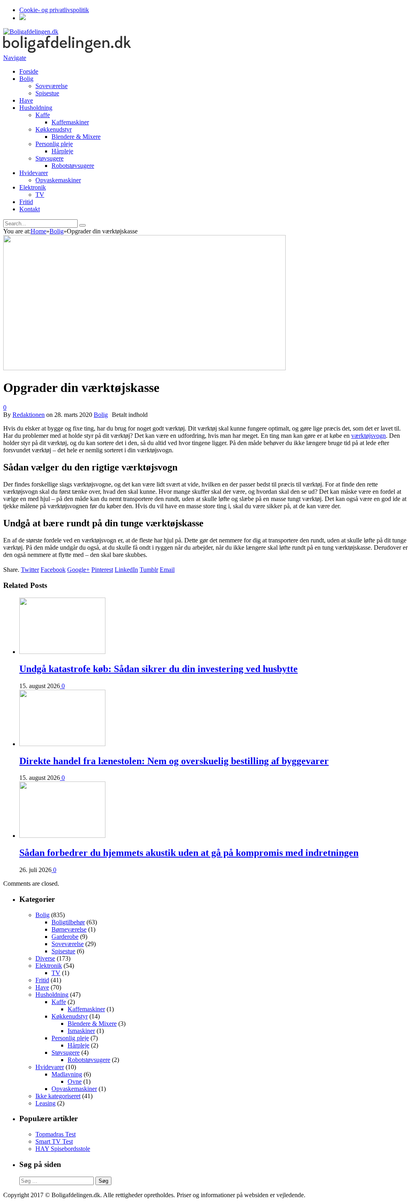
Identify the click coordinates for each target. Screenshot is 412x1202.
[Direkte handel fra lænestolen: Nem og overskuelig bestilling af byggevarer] (62, 743)
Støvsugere (49, 158)
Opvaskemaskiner (58, 180)
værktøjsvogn (368, 435)
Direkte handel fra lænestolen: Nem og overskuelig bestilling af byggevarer (174, 761)
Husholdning (35, 107)
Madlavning (67, 1074)
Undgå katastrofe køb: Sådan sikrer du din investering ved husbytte (158, 669)
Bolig (26, 78)
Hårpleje (62, 151)
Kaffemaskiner (70, 122)
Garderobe (65, 936)
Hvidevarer (33, 172)
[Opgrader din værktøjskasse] (144, 368)
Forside (28, 71)
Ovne (75, 1081)
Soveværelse (51, 85)
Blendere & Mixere (76, 136)
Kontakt (29, 209)
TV (39, 194)
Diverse (45, 958)
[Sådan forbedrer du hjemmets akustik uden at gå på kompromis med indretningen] (62, 835)
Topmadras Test (55, 1134)
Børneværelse (69, 929)
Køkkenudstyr (53, 129)
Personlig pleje (54, 143)
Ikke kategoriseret (57, 1096)
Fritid (26, 201)
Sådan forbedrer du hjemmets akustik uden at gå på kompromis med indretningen (188, 852)
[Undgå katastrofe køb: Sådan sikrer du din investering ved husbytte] (62, 651)
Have (26, 100)
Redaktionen (28, 414)
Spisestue (47, 93)
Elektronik (32, 187)
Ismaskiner (81, 1030)
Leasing (45, 1103)
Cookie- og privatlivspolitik (54, 9)
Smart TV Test (54, 1141)
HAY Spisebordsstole (62, 1148)
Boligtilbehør (68, 922)
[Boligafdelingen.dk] (30, 31)
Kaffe (42, 114)
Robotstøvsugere (73, 165)
